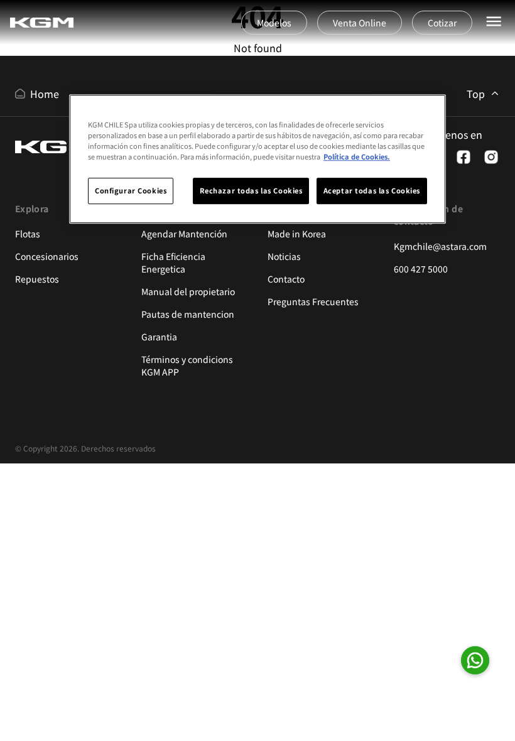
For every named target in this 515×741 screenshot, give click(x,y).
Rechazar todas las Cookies (251, 190)
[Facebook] (463, 157)
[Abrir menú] (493, 21)
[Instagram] (491, 157)
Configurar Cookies (130, 190)
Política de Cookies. (356, 156)
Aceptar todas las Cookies (371, 190)
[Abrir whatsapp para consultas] (475, 660)
